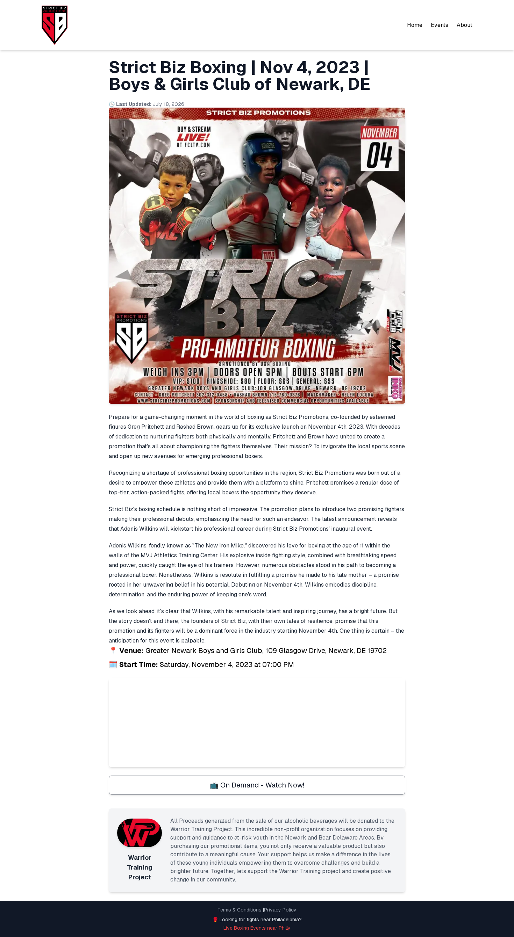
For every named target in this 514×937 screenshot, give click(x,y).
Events (439, 25)
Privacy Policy (280, 910)
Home (414, 25)
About (464, 25)
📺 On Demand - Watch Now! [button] (257, 785)
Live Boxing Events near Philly (257, 928)
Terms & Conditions (239, 910)
